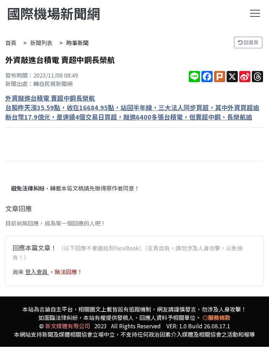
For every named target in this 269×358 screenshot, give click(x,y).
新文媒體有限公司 (67, 326)
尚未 (19, 271)
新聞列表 (41, 42)
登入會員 (37, 271)
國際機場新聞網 (53, 13)
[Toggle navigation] (255, 13)
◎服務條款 (216, 317)
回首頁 (250, 42)
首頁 (10, 42)
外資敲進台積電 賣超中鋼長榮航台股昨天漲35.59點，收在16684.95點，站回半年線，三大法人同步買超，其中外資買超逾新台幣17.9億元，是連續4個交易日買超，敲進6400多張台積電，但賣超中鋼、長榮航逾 (132, 107)
